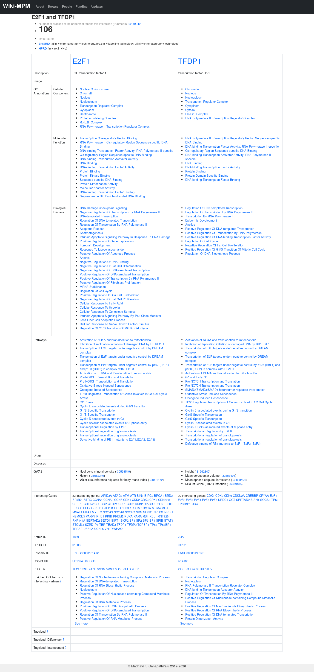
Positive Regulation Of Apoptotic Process (107, 253)
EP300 (167, 504)
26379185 (235, 484)
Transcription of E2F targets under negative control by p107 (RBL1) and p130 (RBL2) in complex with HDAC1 (124, 366)
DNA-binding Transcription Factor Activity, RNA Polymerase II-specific (126, 150)
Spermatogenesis (91, 233)
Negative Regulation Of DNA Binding (104, 262)
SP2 (139, 520)
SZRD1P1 (91, 524)
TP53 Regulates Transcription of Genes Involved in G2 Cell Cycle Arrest (228, 404)
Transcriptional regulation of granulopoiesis (108, 431)
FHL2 (86, 508)
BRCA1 (159, 495)
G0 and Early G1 (196, 377)
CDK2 (136, 499)
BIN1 (140, 495)
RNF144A (78, 520)
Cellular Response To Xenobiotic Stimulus (108, 311)
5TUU (200, 569)
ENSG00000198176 (191, 553)
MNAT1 (77, 512)
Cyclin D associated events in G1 (102, 418)
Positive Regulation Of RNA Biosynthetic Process (113, 606)
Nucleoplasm (88, 101)
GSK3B (96, 508)
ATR (133, 495)
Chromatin (86, 93)
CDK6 (228, 495)
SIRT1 (115, 520)
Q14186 (183, 561)
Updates (97, 6)
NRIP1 (168, 512)
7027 (181, 537)
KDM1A (146, 508)
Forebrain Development (95, 245)
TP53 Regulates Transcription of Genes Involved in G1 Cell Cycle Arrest (123, 396)
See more (81, 623)
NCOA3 (108, 512)
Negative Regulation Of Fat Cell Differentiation (110, 266)
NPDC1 (158, 512)
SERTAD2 (93, 520)
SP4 (152, 520)
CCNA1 (98, 499)
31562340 (97, 475)
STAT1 (168, 520)
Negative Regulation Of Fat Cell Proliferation (109, 299)
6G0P (119, 569)
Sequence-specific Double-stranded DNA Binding (112, 196)
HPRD (43, 48)
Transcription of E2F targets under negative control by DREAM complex (121, 350)
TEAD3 (111, 524)
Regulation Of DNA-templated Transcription (108, 220)
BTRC (88, 499)
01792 (182, 545)
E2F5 (205, 499)
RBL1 (153, 516)
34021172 (156, 479)
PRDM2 (118, 516)
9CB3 (135, 569)
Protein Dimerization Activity (99, 183)
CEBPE (77, 504)
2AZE (92, 569)
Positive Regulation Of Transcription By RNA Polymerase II (119, 278)
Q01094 (77, 561)
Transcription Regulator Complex (101, 105)
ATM (126, 495)
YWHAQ (117, 528)
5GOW (190, 569)
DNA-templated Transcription (99, 216)
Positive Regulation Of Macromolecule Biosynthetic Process (225, 606)
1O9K (84, 569)
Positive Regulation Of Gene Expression (107, 241)
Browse (53, 6)
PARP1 (90, 516)
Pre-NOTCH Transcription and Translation (107, 377)
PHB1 (100, 516)
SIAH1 (255, 499)
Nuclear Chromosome (94, 89)
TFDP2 (132, 524)
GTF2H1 (107, 508)
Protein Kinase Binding (95, 175)
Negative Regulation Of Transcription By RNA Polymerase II (120, 212)
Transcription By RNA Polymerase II (209, 216)
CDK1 (127, 499)
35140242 (134, 24)
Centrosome (88, 114)
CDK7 (153, 499)
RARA (138, 516)
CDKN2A (164, 499)
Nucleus (85, 97)
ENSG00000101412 (85, 553)
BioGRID (44, 43)
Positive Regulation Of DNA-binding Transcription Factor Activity (228, 237)
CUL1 (122, 504)
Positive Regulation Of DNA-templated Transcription (114, 274)
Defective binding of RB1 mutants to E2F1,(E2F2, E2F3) (117, 439)
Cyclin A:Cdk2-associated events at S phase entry (113, 423)
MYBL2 (97, 512)
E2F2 (181, 499)
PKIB (108, 516)
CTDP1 (112, 504)
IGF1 (128, 508)
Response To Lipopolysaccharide (102, 249)
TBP (102, 524)
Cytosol (190, 110)
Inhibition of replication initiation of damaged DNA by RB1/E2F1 (122, 344)
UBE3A (88, 528)
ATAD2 (117, 495)
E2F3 (189, 499)
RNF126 (163, 516)
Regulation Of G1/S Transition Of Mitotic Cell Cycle (114, 328)
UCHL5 (99, 528)
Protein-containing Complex (98, 118)
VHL (107, 528)
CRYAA (264, 495)
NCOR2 (130, 512)
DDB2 (139, 504)
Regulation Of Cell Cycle (96, 291)
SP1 (132, 520)
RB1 (145, 516)
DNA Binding (88, 163)
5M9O (110, 569)
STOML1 (78, 524)
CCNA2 (108, 499)
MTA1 (87, 512)
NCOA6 (119, 512)
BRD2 (169, 495)
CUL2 (130, 504)
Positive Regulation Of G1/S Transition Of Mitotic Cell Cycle (225, 249)
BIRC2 (148, 495)
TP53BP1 (164, 524)
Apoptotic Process (92, 228)
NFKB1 (148, 512)
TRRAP (77, 528)
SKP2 (124, 520)
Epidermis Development (201, 220)
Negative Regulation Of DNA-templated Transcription (115, 270)
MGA (165, 508)
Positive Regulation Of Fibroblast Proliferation (110, 282)
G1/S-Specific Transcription (98, 410)
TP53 (153, 524)
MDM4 (156, 508)
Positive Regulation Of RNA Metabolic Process (111, 618)
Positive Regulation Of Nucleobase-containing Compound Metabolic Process (125, 595)
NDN (139, 512)
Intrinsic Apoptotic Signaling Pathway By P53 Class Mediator (120, 315)
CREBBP (100, 504)
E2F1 (81, 60)
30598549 (123, 471)
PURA (128, 516)
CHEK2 (89, 504)
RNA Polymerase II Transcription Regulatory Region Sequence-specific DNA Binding (232, 140)
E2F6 (159, 504)
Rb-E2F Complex (91, 122)
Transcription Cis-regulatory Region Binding (108, 138)
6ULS (127, 569)
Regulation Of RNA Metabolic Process (105, 602)
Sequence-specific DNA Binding (101, 179)
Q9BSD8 (89, 561)
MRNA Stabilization (93, 286)
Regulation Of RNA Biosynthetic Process (107, 585)
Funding (82, 6)
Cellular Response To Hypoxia (100, 307)
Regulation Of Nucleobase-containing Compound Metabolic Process (125, 577)
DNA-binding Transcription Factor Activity (107, 167)
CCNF (118, 499)
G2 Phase (86, 402)
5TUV (208, 569)
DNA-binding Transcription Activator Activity (109, 159)
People (67, 6)
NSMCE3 (78, 516)
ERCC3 (77, 508)
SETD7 (105, 520)
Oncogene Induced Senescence (101, 389)
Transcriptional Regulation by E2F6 (103, 427)
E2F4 (197, 499)
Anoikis (85, 257)
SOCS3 (265, 499)
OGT (232, 499)
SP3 (145, 520)
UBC (195, 504)
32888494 (228, 475)
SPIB (159, 520)
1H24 (75, 569)
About (40, 6)
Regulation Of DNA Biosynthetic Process (212, 253)
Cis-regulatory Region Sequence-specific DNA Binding (116, 154)
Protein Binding (90, 171)
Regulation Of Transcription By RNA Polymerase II (113, 224)
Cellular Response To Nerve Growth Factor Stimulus (114, 324)
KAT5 (136, 508)
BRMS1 (77, 499)
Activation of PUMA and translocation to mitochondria (115, 373)
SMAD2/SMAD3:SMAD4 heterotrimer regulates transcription (225, 389)
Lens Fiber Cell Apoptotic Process (102, 320)
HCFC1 (119, 508)
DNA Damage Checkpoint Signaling (103, 208)
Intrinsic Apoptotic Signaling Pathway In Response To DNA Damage (125, 237)
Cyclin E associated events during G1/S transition (113, 406)
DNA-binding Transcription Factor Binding (107, 192)
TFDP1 (189, 60)
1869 (75, 537)
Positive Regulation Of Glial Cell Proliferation (109, 295)
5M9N (101, 569)
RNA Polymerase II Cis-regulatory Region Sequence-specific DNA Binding (124, 144)
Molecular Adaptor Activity (97, 188)
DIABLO (149, 504)
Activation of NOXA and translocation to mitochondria (115, 340)
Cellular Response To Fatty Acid (101, 303)
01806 (76, 545)
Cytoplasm (87, 110)
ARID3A (106, 495)
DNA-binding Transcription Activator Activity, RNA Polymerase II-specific (228, 156)
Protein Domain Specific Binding (206, 175)
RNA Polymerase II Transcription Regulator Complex (115, 126)
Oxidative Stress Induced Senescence (105, 385)
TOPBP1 (143, 524)
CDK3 (144, 499)
